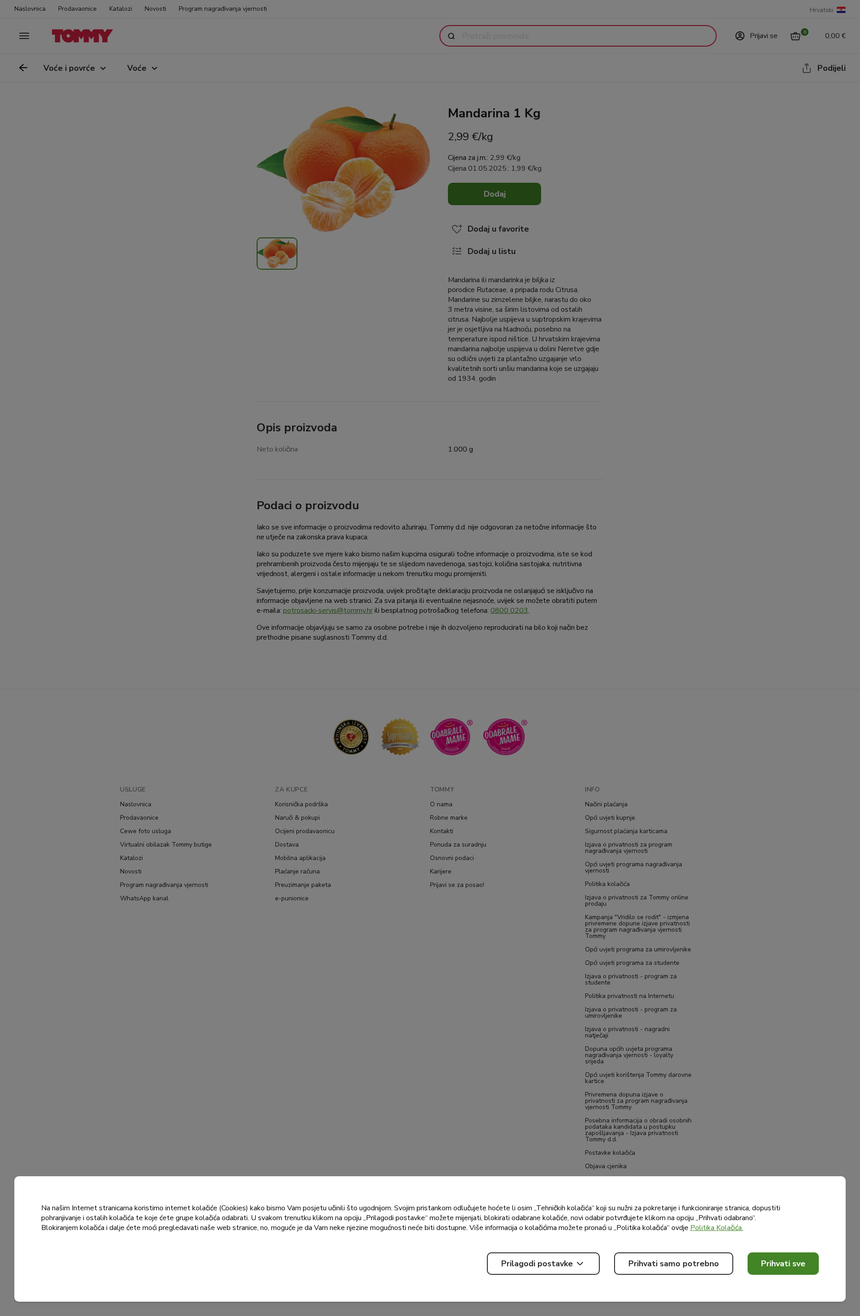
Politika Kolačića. (716, 1228)
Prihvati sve (783, 1263)
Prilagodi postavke (537, 1263)
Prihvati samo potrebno (673, 1263)
